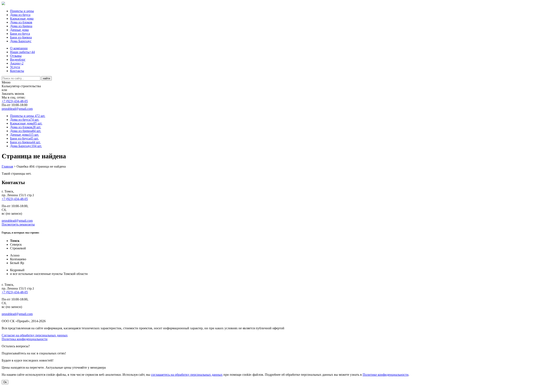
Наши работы (22, 52)
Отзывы (16, 56)
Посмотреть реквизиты (18, 224)
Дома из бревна (21, 26)
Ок (5, 382)
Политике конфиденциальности (385, 374)
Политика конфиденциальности (25, 339)
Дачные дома (19, 30)
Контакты (17, 71)
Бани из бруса (20, 33)
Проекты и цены (22, 11)
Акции (16, 63)
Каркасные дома (22, 18)
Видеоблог (18, 59)
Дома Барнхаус (20, 41)
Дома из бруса (20, 15)
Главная (7, 166)
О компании (19, 48)
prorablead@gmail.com (17, 108)
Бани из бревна (21, 37)
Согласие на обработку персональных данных (35, 335)
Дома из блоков (21, 22)
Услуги (15, 67)
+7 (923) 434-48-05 (15, 101)
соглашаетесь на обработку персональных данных (187, 374)
